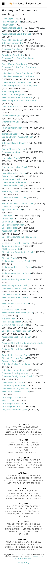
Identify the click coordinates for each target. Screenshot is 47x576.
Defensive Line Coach (12, 152)
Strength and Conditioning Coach (17, 252)
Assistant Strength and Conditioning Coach (22, 343)
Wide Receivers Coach (12, 115)
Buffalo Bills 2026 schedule (23, 442)
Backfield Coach (9, 221)
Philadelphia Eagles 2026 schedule (23, 511)
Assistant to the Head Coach (15, 391)
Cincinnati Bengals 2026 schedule (23, 429)
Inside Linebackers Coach (14, 173)
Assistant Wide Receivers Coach (17, 267)
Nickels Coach (8, 318)
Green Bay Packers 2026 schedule (23, 496)
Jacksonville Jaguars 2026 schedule (23, 465)
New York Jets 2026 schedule (23, 452)
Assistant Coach (9, 230)
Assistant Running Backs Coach (16, 279)
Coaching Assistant (11, 397)
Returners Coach (10, 361)
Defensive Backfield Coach (14, 197)
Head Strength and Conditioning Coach (20, 85)
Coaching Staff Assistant (13, 403)
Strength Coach (9, 258)
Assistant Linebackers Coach (15, 303)
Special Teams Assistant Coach (16, 330)
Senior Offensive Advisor (13, 149)
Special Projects (9, 227)
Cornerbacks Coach (11, 179)
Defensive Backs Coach (13, 185)
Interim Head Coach (11, 21)
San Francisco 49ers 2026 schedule (23, 547)
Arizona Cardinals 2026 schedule (23, 542)
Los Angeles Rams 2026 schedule (23, 544)
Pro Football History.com (27, 3)
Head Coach (7, 18)
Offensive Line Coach (12, 121)
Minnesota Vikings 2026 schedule (23, 498)
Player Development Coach (15, 409)
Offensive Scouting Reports (15, 370)
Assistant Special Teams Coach (16, 336)
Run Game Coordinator (13, 55)
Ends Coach (7, 218)
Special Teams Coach (12, 209)
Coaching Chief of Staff (12, 406)
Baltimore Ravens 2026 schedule (23, 427)
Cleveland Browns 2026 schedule (23, 432)
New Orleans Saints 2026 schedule (23, 529)
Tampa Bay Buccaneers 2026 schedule (23, 532)
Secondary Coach (10, 191)
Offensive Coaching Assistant (15, 388)
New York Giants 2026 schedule (23, 508)
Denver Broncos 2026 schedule (23, 475)
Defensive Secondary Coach (15, 182)
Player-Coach (8, 400)
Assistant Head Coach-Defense (16, 33)
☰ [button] (3, 3)
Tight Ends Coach (10, 133)
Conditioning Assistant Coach (16, 355)
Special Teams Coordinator (15, 64)
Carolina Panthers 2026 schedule (23, 526)
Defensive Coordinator (12, 49)
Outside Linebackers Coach (15, 167)
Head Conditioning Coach (14, 94)
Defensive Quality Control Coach (17, 376)
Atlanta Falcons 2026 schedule (23, 524)
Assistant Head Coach (12, 27)
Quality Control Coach (12, 382)
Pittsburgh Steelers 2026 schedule (23, 434)
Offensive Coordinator (12, 43)
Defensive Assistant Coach (14, 324)
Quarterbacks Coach (11, 106)
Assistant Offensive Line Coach (16, 273)
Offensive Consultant (12, 294)
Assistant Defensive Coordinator (17, 97)
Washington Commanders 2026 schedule (23, 514)
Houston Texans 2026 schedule (23, 460)
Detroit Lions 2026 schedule (23, 493)
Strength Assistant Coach (14, 358)
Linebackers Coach (11, 158)
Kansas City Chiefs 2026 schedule (23, 478)
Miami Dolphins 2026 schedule (23, 445)
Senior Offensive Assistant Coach (17, 136)
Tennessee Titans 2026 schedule (23, 467)
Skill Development (10, 249)
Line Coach (7, 215)
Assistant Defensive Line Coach (16, 297)
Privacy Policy (23, 563)
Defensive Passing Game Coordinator (19, 67)
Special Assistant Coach (13, 224)
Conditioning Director (12, 246)
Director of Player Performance (17, 243)
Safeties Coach (9, 176)
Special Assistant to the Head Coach (19, 236)
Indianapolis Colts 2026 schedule (23, 462)
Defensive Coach (10, 206)
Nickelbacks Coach (10, 309)
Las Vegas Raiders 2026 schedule (24, 483)
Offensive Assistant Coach (14, 288)
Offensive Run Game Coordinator (17, 73)
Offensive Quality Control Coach (17, 364)
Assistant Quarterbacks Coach (16, 261)
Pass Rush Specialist (11, 321)
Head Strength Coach (12, 91)
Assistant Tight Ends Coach (14, 285)
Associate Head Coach (12, 40)
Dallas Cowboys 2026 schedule (23, 506)
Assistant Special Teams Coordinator (19, 100)
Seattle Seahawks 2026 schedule (23, 549)
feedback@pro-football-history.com (29, 558)
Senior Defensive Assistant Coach (17, 203)
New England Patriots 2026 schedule (23, 448)
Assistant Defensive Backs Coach (17, 312)
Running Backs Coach (12, 127)
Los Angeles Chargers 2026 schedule (23, 480)
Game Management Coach (14, 385)
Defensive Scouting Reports (15, 373)
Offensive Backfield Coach (14, 143)
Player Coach (8, 24)
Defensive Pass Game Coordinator (18, 58)
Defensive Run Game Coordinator (18, 82)
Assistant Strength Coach (14, 349)
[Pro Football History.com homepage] (10, 3)
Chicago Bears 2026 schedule (23, 491)
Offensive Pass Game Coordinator (18, 76)
